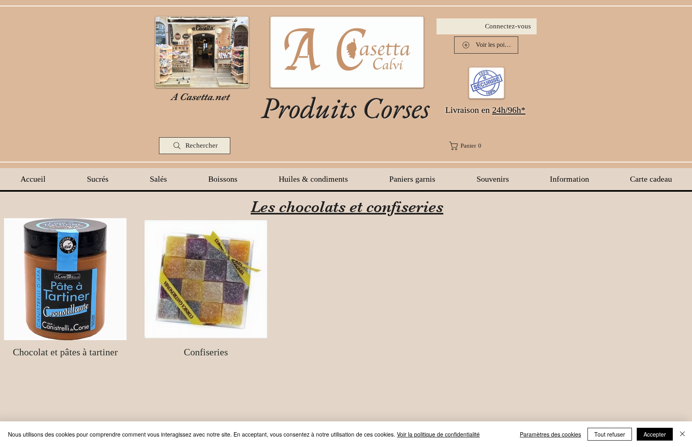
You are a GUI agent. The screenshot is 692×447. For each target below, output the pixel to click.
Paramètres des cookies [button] (550, 434)
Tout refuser (609, 434)
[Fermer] (682, 434)
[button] (491, 146)
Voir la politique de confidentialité (438, 434)
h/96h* (513, 110)
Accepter (655, 434)
